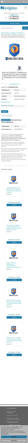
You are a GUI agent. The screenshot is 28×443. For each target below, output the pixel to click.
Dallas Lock (21, 33)
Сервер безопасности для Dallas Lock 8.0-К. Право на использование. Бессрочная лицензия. (14, 190)
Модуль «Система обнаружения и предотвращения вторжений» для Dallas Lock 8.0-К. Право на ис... (14, 265)
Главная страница (5, 32)
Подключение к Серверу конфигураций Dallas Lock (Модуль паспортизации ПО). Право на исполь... (14, 227)
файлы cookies (15, 427)
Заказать (4, 111)
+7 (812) (13, 17)
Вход (25, 1)
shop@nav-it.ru (14, 15)
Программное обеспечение (17, 32)
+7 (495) (13, 18)
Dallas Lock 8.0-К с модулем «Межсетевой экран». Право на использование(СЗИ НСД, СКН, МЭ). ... (14, 302)
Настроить (14, 440)
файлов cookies (5, 433)
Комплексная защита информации (9, 33)
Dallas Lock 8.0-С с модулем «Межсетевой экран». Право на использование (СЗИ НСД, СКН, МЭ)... (14, 340)
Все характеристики (5, 102)
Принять (14, 436)
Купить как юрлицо (6, 115)
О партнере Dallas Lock (14, 84)
